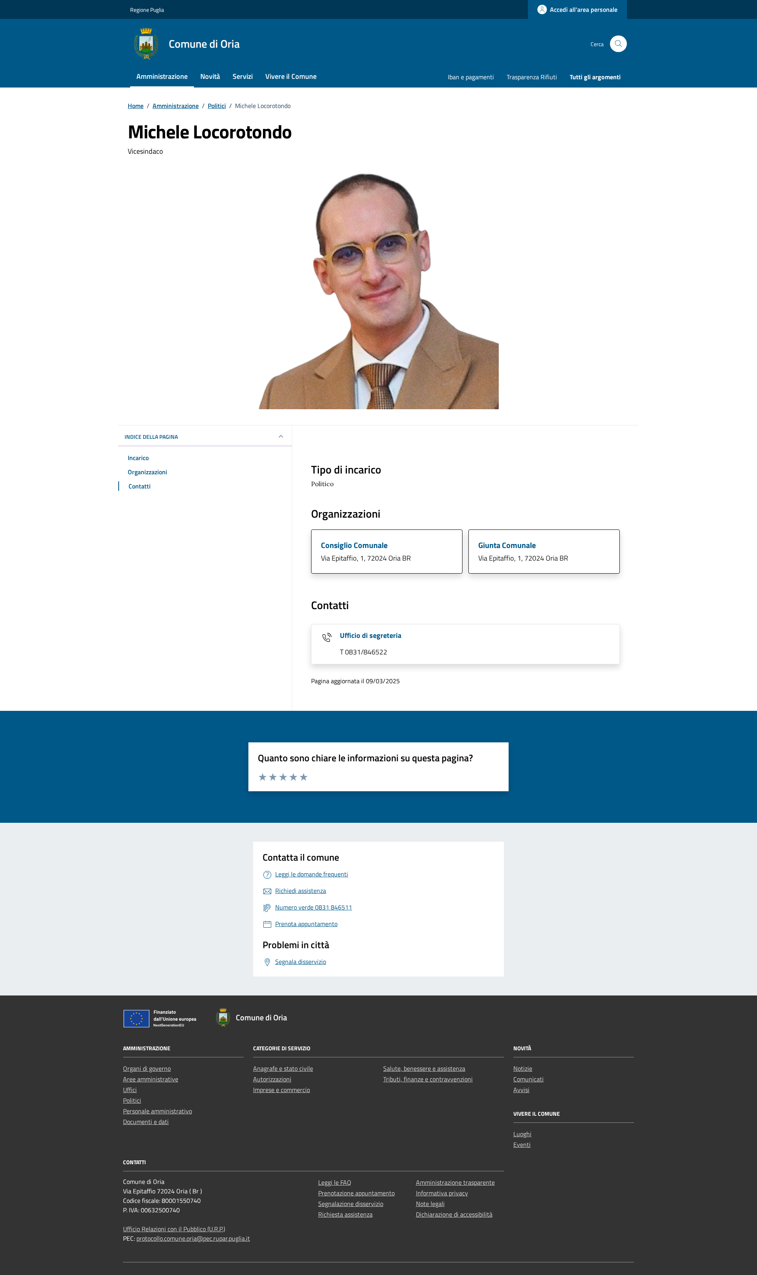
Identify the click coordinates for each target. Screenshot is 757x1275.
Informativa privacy (442, 1193)
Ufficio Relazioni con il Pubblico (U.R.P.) (174, 1229)
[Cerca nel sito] (618, 43)
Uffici (130, 1089)
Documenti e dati (146, 1121)
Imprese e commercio (281, 1089)
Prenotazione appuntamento (356, 1193)
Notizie (522, 1068)
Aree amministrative (150, 1079)
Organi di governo (147, 1068)
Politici (132, 1100)
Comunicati (528, 1079)
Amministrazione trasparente (455, 1182)
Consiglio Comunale (354, 545)
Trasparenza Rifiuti (532, 77)
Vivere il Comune (291, 76)
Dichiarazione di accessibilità (454, 1214)
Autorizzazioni (272, 1079)
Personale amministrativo (157, 1111)
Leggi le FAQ (334, 1182)
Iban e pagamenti (471, 77)
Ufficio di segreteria (370, 635)
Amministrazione (162, 76)
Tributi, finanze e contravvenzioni (428, 1079)
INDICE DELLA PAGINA (151, 436)
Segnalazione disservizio (350, 1203)
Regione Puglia (147, 10)
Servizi (243, 76)
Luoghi (522, 1134)
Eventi (522, 1144)
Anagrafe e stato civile (283, 1068)
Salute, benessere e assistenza (424, 1068)
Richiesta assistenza (345, 1214)
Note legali (430, 1203)
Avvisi (521, 1089)
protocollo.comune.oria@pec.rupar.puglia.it (193, 1238)
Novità (210, 76)
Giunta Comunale (507, 545)
